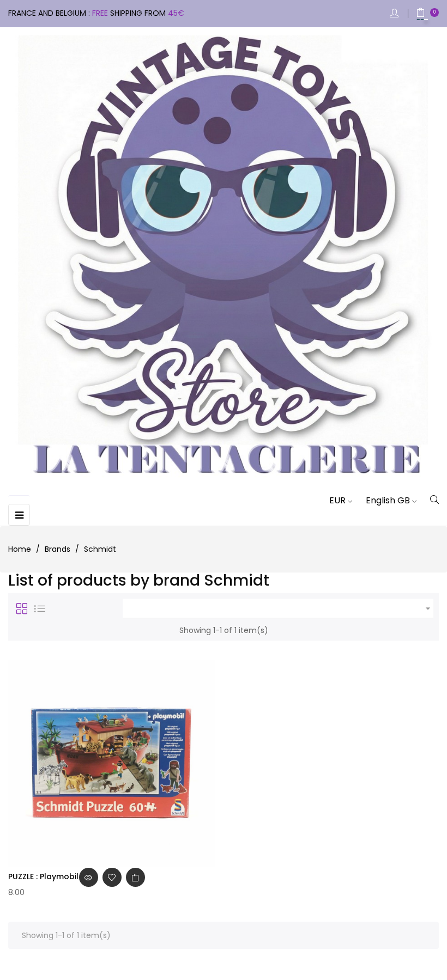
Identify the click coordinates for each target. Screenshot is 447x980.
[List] (40, 608)
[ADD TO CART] (135, 877)
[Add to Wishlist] (112, 877)
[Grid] (22, 608)
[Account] (395, 14)
